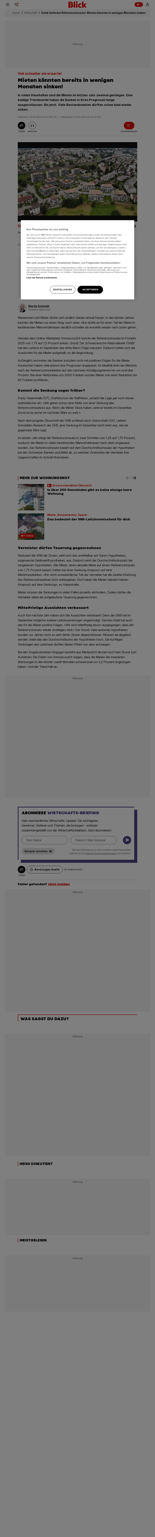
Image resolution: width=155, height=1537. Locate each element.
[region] (77, 260)
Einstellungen (62, 289)
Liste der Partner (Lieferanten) (41, 278)
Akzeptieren (90, 289)
